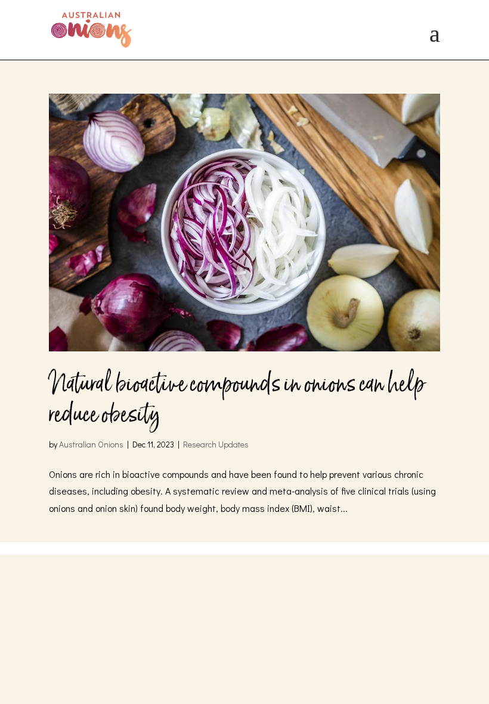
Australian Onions (91, 444)
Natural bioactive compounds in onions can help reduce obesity (237, 399)
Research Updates (216, 444)
